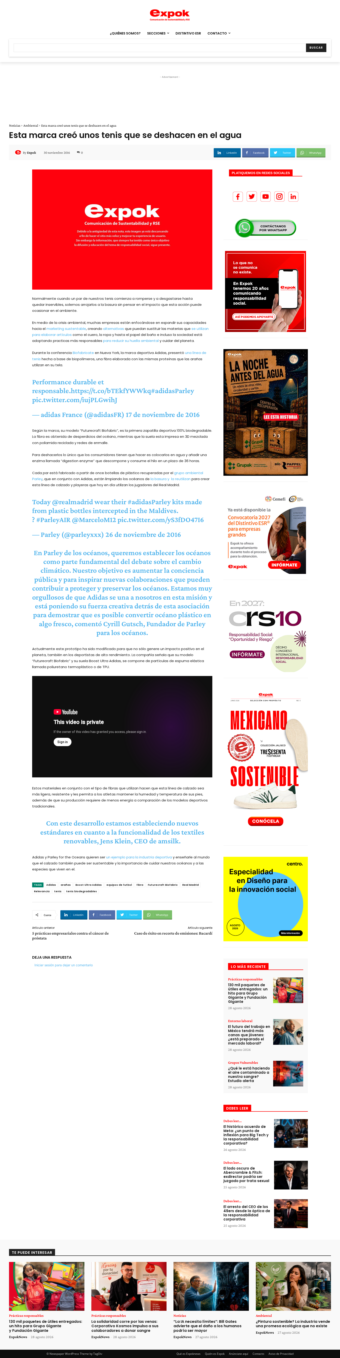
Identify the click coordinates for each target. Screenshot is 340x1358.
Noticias (14, 125)
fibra (139, 885)
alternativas (113, 328)
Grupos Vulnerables (243, 1062)
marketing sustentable (66, 328)
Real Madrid (190, 885)
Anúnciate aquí (238, 1354)
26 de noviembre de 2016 (143, 534)
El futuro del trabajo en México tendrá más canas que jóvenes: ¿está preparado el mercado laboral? (249, 1035)
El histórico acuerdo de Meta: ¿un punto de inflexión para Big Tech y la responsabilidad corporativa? (246, 1135)
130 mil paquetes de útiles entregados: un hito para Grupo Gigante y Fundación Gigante (248, 993)
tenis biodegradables (81, 891)
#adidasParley (172, 390)
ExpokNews (18, 1337)
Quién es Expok (215, 1354)
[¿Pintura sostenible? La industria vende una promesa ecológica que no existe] (293, 1286)
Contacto (258, 1354)
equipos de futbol (119, 885)
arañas (66, 885)
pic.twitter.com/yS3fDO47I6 (160, 519)
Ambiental (30, 125)
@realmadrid (72, 502)
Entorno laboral (240, 1021)
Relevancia (41, 891)
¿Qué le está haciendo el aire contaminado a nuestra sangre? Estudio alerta (249, 1074)
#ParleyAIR (53, 519)
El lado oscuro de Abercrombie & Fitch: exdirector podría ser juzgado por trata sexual (246, 1174)
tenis (58, 891)
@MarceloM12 (94, 519)
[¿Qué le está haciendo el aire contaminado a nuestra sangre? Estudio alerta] (288, 1073)
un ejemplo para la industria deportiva (139, 857)
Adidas (51, 885)
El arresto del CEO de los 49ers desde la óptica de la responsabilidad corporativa (246, 1213)
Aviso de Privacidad (281, 1354)
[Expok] (19, 152)
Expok (31, 152)
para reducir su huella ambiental (131, 340)
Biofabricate (83, 352)
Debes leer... (232, 1121)
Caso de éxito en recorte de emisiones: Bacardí (173, 933)
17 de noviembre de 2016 (163, 414)
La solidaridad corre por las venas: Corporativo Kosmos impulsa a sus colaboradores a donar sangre (124, 1326)
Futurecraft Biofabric (163, 885)
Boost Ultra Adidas (88, 885)
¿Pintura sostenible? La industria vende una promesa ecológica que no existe (293, 1324)
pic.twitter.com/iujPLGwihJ (74, 399)
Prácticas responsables (245, 979)
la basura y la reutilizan (171, 478)
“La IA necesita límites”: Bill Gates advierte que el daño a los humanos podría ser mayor (207, 1326)
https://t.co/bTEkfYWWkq (111, 390)
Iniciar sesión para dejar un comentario (63, 965)
